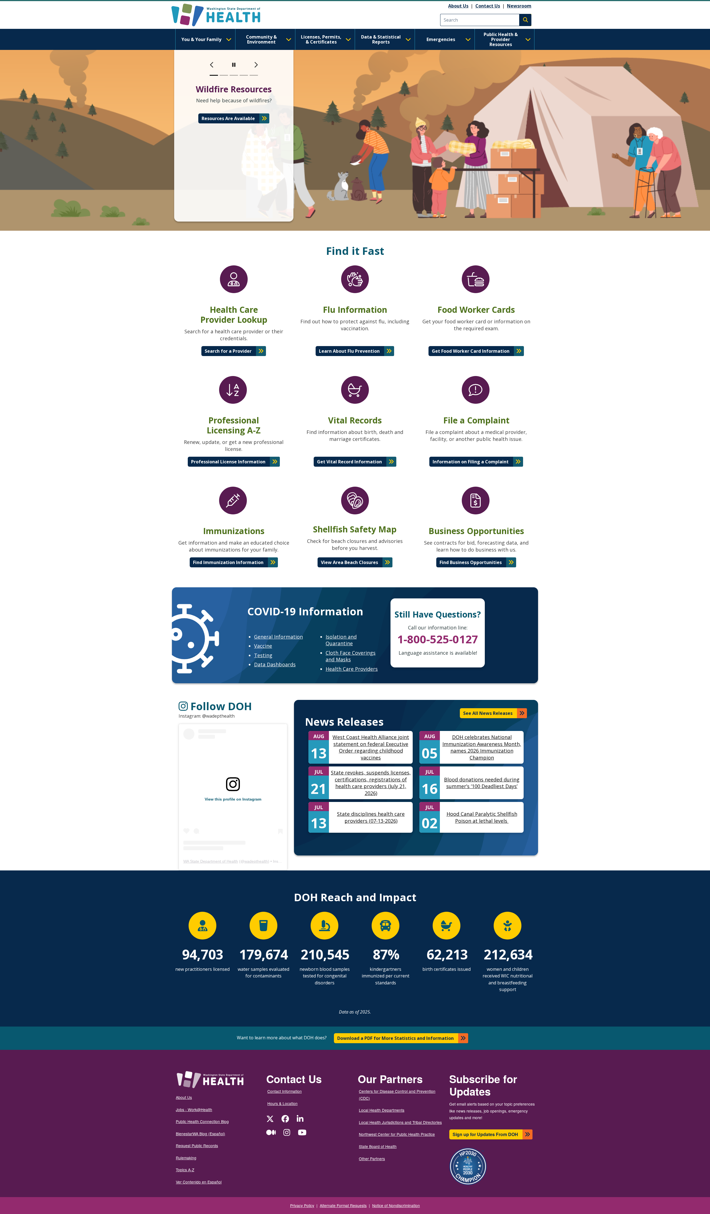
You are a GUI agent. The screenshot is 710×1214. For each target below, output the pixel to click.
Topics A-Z (185, 1169)
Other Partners (372, 1158)
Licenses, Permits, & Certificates (321, 39)
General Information (278, 636)
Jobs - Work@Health (194, 1109)
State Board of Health (378, 1146)
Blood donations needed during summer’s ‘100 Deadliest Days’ (481, 783)
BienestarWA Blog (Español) (200, 1133)
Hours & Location (282, 1103)
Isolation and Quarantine (341, 640)
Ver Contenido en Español (199, 1182)
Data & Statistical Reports (381, 39)
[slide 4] (244, 75)
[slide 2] (224, 75)
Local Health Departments (381, 1110)
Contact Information (284, 1091)
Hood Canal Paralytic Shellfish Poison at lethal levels (482, 817)
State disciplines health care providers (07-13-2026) (371, 817)
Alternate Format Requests (343, 1205)
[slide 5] (254, 75)
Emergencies (441, 39)
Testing (263, 655)
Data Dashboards (275, 664)
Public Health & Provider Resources (501, 39)
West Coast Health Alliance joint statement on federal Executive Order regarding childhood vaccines (371, 747)
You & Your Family (201, 39)
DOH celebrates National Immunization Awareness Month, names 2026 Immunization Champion (481, 747)
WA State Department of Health (210, 861)
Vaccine (263, 645)
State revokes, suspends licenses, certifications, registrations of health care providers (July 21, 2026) (371, 782)
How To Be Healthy (228, 125)
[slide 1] (214, 75)
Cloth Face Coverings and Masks (351, 656)
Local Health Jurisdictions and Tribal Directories (400, 1122)
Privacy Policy (302, 1205)
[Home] (221, 15)
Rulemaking (186, 1157)
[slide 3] (234, 75)
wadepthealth (256, 861)
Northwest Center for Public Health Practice (397, 1134)
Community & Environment (261, 39)
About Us (458, 6)
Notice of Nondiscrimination (396, 1205)
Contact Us (487, 6)
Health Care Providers (352, 669)
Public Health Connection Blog (202, 1121)
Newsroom (519, 6)
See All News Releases (488, 713)
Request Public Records (197, 1145)
